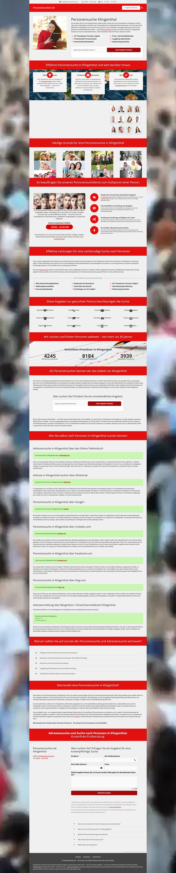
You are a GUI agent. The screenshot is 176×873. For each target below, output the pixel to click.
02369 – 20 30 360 (42, 758)
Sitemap (78, 857)
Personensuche (70, 120)
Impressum (86, 857)
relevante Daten (105, 198)
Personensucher (106, 29)
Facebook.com (62, 560)
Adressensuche (44, 270)
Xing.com (61, 587)
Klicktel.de (67, 482)
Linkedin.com (61, 533)
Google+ (66, 509)
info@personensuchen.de (46, 756)
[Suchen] (142, 8)
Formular (77, 716)
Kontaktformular (120, 86)
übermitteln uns (107, 197)
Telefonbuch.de (64, 455)
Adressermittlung (46, 81)
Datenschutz (96, 857)
